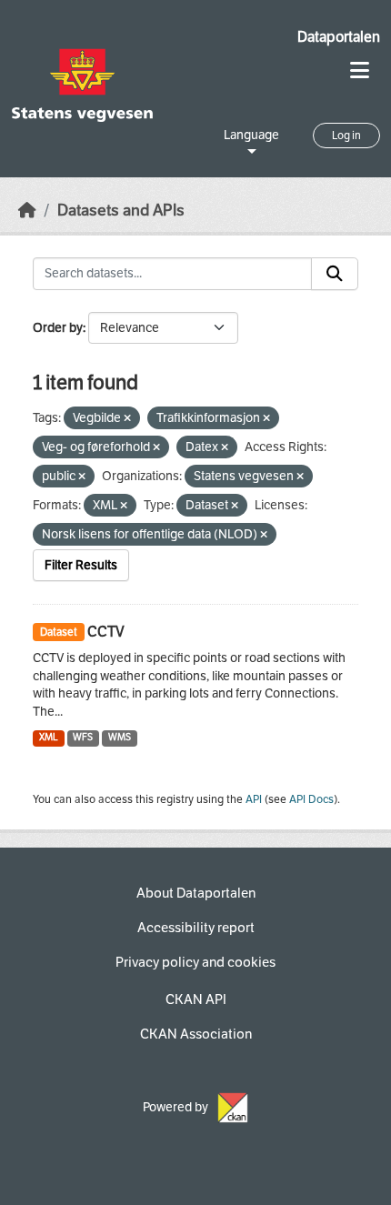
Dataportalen (338, 36)
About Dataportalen (196, 893)
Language (251, 135)
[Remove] (127, 419)
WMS (119, 737)
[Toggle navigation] (359, 70)
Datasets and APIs (121, 210)
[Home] (27, 210)
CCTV (106, 631)
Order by (58, 328)
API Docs (311, 799)
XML (48, 737)
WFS (83, 737)
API (254, 799)
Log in (346, 135)
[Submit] (334, 273)
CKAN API (195, 999)
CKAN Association (196, 1034)
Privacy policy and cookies (195, 962)
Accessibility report (196, 927)
